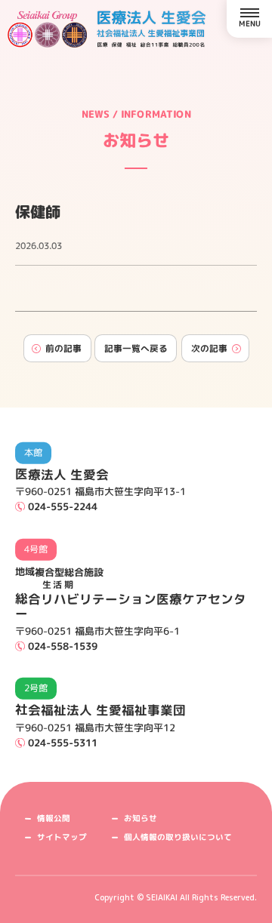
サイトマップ (62, 837)
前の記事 (63, 347)
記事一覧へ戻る (136, 347)
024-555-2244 (62, 507)
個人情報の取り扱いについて (178, 837)
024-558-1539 (62, 646)
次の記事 (208, 347)
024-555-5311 (62, 743)
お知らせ (140, 818)
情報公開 (53, 818)
